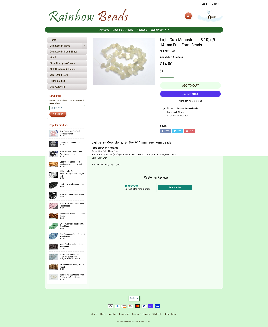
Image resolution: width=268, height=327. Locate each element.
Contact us (124, 314)
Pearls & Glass (57, 80)
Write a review (175, 187)
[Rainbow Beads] (89, 16)
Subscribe (58, 114)
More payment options (190, 101)
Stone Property (160, 30)
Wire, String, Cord (59, 75)
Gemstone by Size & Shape (63, 51)
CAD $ (133, 298)
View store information (177, 116)
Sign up (215, 4)
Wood (53, 57)
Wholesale (142, 29)
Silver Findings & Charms (62, 63)
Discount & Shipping (123, 29)
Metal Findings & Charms (63, 69)
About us (112, 314)
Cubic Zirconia (57, 86)
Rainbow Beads (133, 321)
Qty (161, 70)
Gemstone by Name (68, 46)
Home (53, 39)
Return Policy (171, 314)
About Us (104, 29)
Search (94, 314)
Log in (204, 4)
